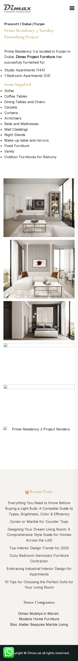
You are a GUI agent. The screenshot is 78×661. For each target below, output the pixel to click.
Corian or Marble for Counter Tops (39, 521)
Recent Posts (41, 491)
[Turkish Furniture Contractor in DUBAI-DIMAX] (17, 8)
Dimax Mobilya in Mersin (39, 613)
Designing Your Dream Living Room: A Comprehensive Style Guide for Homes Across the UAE (39, 534)
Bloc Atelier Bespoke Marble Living (39, 624)
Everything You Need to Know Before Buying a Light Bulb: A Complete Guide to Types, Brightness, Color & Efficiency (39, 508)
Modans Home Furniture (39, 619)
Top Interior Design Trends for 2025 (39, 548)
